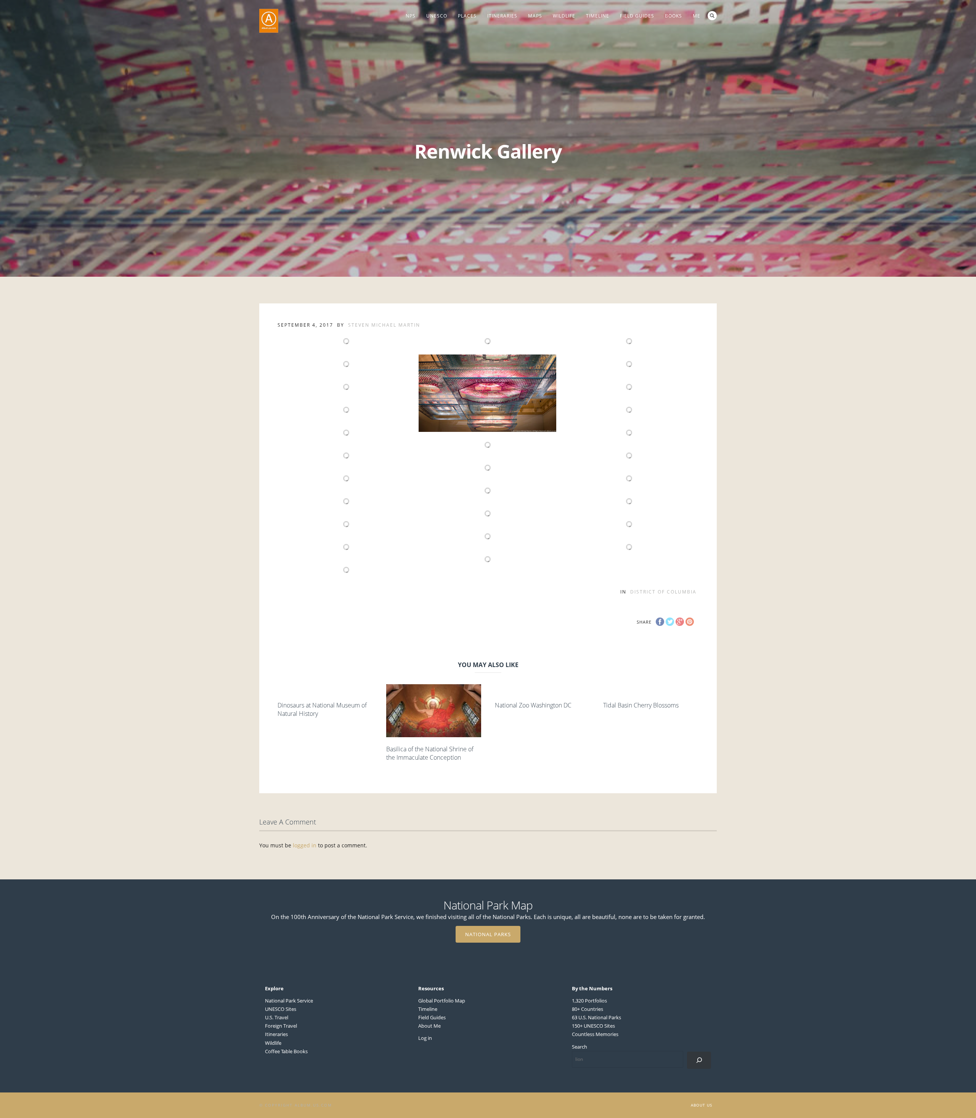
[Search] (699, 1060)
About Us (701, 1105)
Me (696, 16)
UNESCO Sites (280, 1009)
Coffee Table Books (286, 1051)
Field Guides (637, 16)
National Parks (488, 934)
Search (712, 15)
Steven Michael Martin (384, 325)
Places (467, 16)
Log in (425, 1038)
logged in (304, 845)
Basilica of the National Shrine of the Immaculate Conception (430, 753)
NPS (411, 16)
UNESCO (436, 16)
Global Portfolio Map (441, 1000)
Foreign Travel (281, 1025)
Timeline (597, 16)
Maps (535, 16)
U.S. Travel (276, 1017)
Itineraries (502, 16)
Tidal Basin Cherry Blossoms (641, 705)
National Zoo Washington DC (533, 705)
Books (673, 16)
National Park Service (289, 1000)
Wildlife (564, 16)
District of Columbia (663, 592)
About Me (429, 1025)
